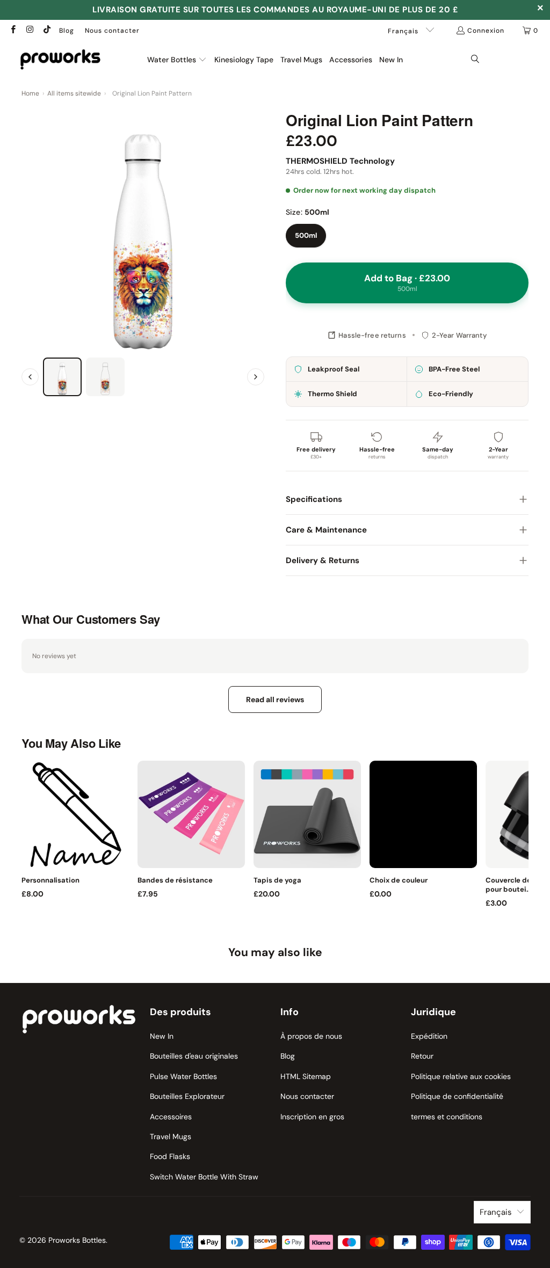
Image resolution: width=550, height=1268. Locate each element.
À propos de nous (311, 1036)
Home (30, 93)
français (404, 31)
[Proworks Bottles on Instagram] (29, 30)
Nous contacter (112, 30)
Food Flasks (170, 1156)
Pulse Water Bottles (183, 1076)
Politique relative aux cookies (461, 1076)
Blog (66, 30)
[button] (177, 60)
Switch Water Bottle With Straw (204, 1177)
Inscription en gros (312, 1116)
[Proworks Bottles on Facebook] (12, 30)
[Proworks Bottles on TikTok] (46, 30)
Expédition (429, 1036)
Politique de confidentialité (457, 1096)
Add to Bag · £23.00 (407, 282)
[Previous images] (30, 376)
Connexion (485, 30)
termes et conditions (446, 1116)
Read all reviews (275, 699)
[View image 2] (105, 377)
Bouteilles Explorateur (187, 1096)
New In (161, 1036)
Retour (422, 1056)
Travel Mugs (170, 1136)
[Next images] (255, 376)
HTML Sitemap (305, 1076)
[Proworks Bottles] (60, 59)
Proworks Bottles (77, 1240)
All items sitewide (74, 93)
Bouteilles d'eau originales (194, 1056)
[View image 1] (62, 377)
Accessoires (171, 1116)
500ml (306, 235)
